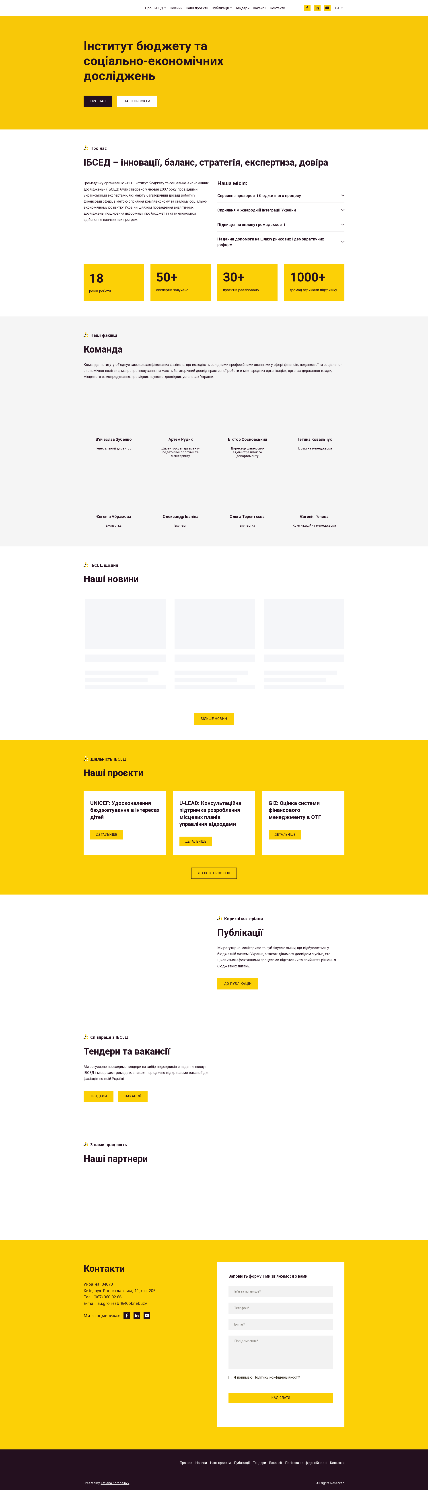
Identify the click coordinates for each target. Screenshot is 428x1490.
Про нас (186, 1463)
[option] (337, 8)
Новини (176, 8)
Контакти (277, 8)
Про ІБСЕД (154, 8)
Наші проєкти (197, 8)
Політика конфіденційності (306, 1463)
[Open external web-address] (102, 1187)
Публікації (220, 8)
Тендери (242, 8)
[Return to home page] (104, 8)
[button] (307, 8)
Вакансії (259, 8)
